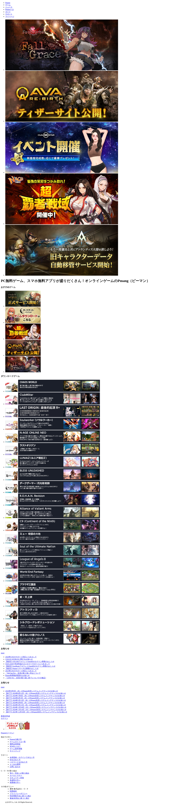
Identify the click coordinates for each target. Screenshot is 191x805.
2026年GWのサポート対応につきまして (21, 657)
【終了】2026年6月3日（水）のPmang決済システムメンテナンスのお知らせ (35, 698)
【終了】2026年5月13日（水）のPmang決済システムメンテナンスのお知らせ (35, 700)
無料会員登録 (15, 744)
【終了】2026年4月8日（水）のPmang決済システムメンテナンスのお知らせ (35, 703)
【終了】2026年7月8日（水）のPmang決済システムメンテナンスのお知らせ (35, 696)
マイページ (9, 16)
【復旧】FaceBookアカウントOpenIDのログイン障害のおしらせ (30, 666)
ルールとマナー (16, 775)
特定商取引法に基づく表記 (20, 796)
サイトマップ (15, 751)
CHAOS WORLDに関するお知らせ (19, 659)
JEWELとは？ (15, 746)
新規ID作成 (5, 716)
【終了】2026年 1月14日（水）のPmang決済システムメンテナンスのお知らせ (35, 710)
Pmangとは (9, 9)
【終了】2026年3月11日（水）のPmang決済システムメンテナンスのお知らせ (35, 705)
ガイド (8, 12)
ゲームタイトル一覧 (18, 742)
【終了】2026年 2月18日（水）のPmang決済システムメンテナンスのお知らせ (35, 707)
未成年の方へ (15, 780)
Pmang (7, 3)
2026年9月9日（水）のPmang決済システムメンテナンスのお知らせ (31, 691)
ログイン (4, 718)
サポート (8, 14)
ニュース (8, 7)
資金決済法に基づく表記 (19, 798)
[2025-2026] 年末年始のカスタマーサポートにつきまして (27, 664)
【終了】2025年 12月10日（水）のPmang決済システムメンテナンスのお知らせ (36, 712)
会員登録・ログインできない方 (22, 757)
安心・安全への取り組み (19, 773)
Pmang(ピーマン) (7, 733)
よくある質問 (15, 764)
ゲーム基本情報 (16, 749)
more (2, 653)
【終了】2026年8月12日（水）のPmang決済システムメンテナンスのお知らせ (35, 693)
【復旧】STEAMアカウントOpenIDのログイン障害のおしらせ (29, 661)
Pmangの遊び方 (16, 739)
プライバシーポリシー (18, 793)
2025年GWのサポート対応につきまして (21, 671)
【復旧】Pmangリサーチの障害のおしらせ (21, 668)
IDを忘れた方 (15, 760)
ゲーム (8, 5)
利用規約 (13, 791)
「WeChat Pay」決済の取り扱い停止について (23, 673)
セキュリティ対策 (17, 778)
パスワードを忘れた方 (18, 762)
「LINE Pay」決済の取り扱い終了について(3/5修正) (25, 678)
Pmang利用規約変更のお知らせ (17, 675)
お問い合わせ (15, 767)
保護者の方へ (15, 782)
